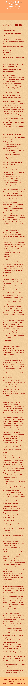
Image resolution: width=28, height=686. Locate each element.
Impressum (21, 679)
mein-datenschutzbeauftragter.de (12, 672)
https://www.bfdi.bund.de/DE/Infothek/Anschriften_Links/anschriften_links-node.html (14, 129)
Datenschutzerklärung (10, 679)
